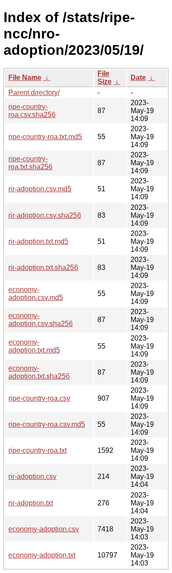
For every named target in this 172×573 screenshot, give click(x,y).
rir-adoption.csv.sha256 (44, 215)
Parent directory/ (34, 92)
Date (138, 77)
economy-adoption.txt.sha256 (39, 372)
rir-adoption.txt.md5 (38, 241)
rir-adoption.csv (32, 476)
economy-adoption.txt (41, 555)
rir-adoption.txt (30, 503)
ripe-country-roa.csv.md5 (46, 424)
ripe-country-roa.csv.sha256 (32, 110)
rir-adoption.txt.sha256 (43, 267)
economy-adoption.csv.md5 (35, 293)
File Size (104, 77)
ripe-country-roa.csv (39, 398)
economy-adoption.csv (43, 529)
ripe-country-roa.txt (37, 450)
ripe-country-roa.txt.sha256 (30, 163)
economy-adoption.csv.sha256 (40, 319)
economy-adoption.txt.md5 (34, 346)
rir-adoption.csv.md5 (39, 189)
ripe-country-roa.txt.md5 (45, 136)
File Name (24, 77)
